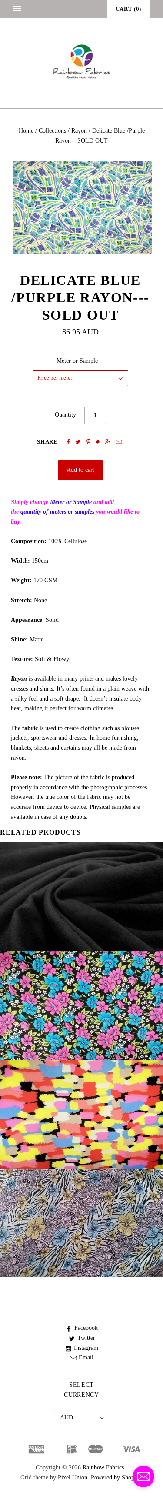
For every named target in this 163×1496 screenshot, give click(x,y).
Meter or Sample (77, 360)
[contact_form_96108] (143, 1476)
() (128, 9)
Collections (52, 130)
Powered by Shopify (116, 1477)
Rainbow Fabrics (103, 1467)
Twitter (86, 1338)
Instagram (86, 1348)
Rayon (79, 130)
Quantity (65, 414)
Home (26, 130)
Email (86, 1357)
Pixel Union (72, 1477)
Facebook (86, 1328)
